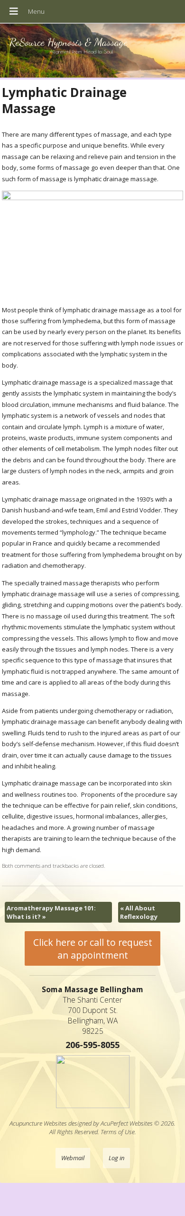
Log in (116, 1158)
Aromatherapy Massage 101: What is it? (51, 912)
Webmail (72, 1158)
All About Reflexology (138, 912)
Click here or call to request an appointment (92, 948)
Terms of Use (118, 1132)
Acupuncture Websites (38, 1123)
